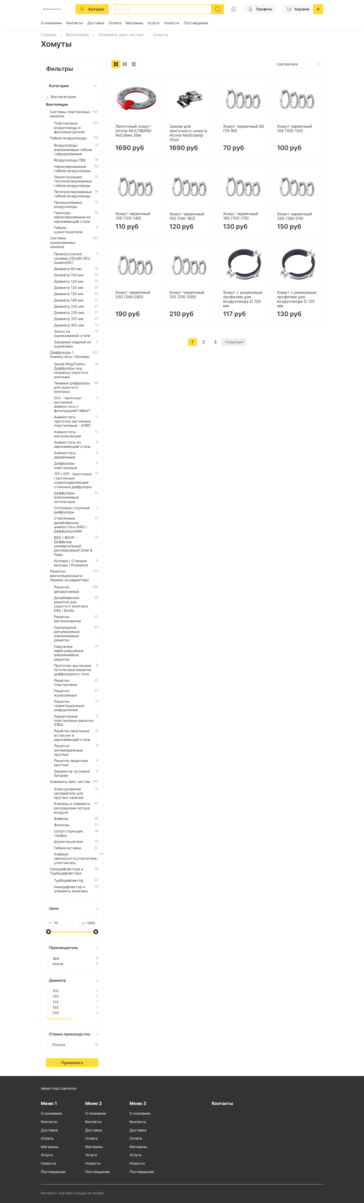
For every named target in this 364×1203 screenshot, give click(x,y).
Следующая (234, 342)
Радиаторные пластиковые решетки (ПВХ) (73, 720)
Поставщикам (196, 23)
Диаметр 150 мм (68, 294)
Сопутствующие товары (68, 833)
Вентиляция (77, 34)
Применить (72, 1062)
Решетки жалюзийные (65, 693)
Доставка (95, 23)
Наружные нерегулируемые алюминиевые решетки (68, 652)
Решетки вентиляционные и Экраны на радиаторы (69, 575)
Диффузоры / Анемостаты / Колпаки (69, 354)
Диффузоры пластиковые (65, 465)
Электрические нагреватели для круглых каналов (68, 793)
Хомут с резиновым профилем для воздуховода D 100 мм (242, 299)
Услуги (153, 23)
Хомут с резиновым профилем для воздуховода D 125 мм (296, 299)
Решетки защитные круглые (71, 762)
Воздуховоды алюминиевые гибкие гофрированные (73, 149)
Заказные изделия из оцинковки (72, 344)
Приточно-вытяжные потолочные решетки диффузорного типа (72, 669)
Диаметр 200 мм (69, 306)
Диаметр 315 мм (68, 319)
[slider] (48, 931)
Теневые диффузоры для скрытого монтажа (72, 387)
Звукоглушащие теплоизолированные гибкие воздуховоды (73, 181)
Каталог (96, 9)
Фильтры (62, 825)
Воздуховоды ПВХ (70, 160)
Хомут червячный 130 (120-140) (132, 216)
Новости (171, 23)
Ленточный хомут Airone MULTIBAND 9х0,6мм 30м (133, 131)
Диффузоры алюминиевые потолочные (66, 497)
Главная (48, 34)
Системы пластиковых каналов (70, 114)
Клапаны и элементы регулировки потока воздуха (72, 808)
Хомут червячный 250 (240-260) (132, 294)
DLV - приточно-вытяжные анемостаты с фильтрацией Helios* (72, 404)
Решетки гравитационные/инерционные (69, 705)
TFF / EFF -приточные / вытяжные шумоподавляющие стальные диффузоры (73, 480)
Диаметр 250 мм (69, 312)
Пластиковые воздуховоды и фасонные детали (69, 127)
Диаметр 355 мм (69, 325)
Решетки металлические (67, 619)
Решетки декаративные (66, 589)
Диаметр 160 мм (68, 300)
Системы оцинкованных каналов (63, 242)
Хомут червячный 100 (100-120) (294, 128)
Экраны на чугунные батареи (72, 773)
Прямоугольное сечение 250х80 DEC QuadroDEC (72, 258)
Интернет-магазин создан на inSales (72, 1193)
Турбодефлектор (68, 880)
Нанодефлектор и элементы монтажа (71, 889)
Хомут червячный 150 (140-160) (186, 216)
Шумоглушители (68, 841)
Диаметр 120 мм (68, 281)
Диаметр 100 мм (68, 275)
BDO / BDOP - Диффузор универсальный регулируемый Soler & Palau (73, 546)
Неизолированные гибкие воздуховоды (72, 168)
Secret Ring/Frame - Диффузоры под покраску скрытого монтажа (71, 370)
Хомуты (61, 818)
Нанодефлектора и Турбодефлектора (66, 871)
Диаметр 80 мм (68, 269)
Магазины (134, 23)
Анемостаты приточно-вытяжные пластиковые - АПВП (72, 421)
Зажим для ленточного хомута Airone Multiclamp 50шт (188, 133)
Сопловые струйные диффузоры (72, 510)
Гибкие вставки (67, 848)
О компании (51, 23)
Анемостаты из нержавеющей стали (72, 444)
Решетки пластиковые (65, 682)
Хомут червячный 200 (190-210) (294, 216)
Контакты (74, 23)
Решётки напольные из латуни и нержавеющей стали (72, 735)
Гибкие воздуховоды (68, 138)
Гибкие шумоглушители (68, 230)
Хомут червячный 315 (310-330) (186, 294)
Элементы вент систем (120, 34)
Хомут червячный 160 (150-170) (240, 216)
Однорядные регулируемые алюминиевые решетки (66, 633)
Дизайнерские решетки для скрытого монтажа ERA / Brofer (71, 604)
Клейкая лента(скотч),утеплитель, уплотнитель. (76, 858)
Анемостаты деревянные (65, 455)
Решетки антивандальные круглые (68, 750)
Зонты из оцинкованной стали (72, 333)
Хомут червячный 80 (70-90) (243, 128)
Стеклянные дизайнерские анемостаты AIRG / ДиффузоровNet (70, 524)
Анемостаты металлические (67, 434)
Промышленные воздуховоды (68, 204)
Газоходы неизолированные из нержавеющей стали (72, 217)
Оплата (115, 23)
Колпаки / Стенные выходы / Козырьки (71, 563)
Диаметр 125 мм (68, 287)
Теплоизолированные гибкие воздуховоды (73, 194)
